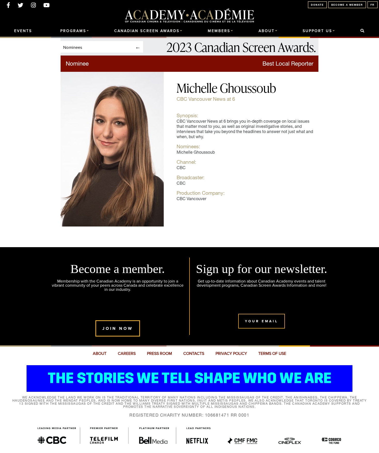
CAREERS (127, 354)
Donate (317, 4)
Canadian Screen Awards (146, 31)
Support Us (317, 31)
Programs (73, 31)
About (267, 31)
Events (23, 31)
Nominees (72, 47)
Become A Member (347, 4)
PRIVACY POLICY (231, 354)
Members (219, 31)
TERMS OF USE (272, 354)
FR (372, 4)
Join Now (117, 328)
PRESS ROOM (159, 354)
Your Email (261, 321)
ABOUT (99, 354)
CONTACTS (193, 354)
